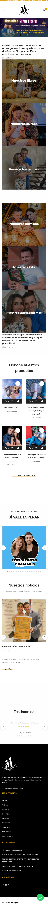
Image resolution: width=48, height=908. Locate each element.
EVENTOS (5, 809)
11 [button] (29, 571)
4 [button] (13, 571)
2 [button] (25, 34)
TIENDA (5, 805)
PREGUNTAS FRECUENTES (11, 871)
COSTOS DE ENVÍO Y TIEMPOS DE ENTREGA (17, 866)
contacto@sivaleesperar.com (12, 788)
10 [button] (27, 571)
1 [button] (22, 34)
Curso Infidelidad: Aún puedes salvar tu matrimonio (12, 457)
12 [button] (31, 571)
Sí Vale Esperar (13, 903)
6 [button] (18, 571)
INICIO (4, 800)
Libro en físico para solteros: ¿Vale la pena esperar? (36, 411)
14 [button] (36, 571)
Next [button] (44, 547)
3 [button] (27, 34)
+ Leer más (7, 669)
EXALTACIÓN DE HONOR (16, 646)
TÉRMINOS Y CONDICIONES (12, 850)
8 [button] (22, 571)
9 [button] (25, 571)
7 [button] (20, 571)
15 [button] (38, 571)
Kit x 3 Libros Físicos (12, 408)
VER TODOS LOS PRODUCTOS (24, 476)
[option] (24, 27)
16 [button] (40, 571)
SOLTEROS (6, 827)
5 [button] (16, 571)
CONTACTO (6, 823)
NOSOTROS (6, 814)
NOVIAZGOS (6, 832)
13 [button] (33, 571)
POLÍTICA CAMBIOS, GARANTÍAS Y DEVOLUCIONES (20, 854)
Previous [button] (3, 547)
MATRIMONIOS (7, 836)
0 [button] (20, 35)
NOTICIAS (5, 818)
